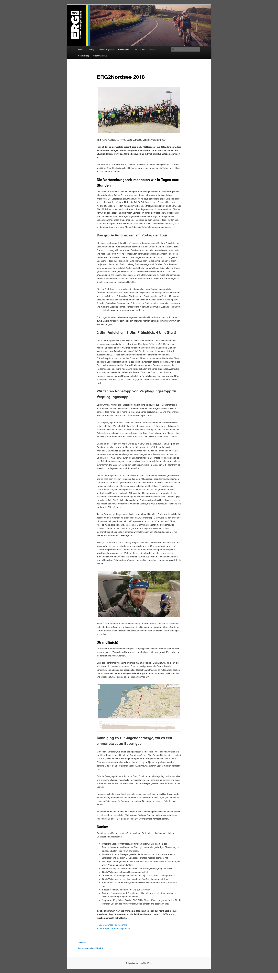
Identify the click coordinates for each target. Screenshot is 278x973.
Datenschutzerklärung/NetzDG (90, 948)
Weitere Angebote (106, 49)
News (80, 49)
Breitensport (123, 49)
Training (91, 49)
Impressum (82, 942)
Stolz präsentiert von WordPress (139, 963)
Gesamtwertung (100, 55)
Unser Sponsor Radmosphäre (113, 924)
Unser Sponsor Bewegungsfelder (114, 928)
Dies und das (139, 49)
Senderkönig (83, 55)
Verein (151, 49)
